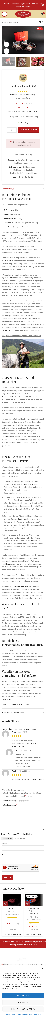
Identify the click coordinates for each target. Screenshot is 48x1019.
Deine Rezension (9, 803)
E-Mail (5, 852)
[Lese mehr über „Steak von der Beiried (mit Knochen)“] (27, 902)
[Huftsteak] (12, 898)
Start (4, 22)
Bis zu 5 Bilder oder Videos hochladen (16, 832)
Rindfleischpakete (29, 165)
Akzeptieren (23, 995)
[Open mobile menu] (4, 14)
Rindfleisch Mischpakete (28, 158)
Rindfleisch (13, 22)
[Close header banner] (43, 5)
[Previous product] (36, 22)
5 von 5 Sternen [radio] (28, 799)
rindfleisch (32, 171)
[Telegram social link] (32, 175)
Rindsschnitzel (10, 217)
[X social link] (22, 175)
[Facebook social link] (19, 175)
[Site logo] (23, 14)
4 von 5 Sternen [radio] (26, 799)
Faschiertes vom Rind (12, 221)
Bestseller (28, 161)
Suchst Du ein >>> (16, 703)
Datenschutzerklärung (25, 1015)
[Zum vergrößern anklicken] (6, 50)
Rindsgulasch (9, 212)
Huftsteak (12, 907)
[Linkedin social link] (28, 175)
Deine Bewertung (9, 799)
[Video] (6, 43)
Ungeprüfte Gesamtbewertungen (22, 93)
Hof (10, 276)
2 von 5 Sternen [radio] (22, 799)
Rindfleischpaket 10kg (18, 171)
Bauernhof (6, 328)
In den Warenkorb (28, 128)
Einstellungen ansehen (23, 1009)
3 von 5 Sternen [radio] (24, 799)
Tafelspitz (8, 208)
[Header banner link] (23, 5)
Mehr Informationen (35, 778)
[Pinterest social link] (25, 175)
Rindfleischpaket (31, 539)
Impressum (37, 1015)
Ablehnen (23, 1002)
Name (5, 841)
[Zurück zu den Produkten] (39, 22)
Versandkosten (32, 109)
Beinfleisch (8, 225)
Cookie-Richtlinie (10, 1015)
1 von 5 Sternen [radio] (20, 799)
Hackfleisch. (7, 697)
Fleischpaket (7, 395)
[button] (42, 968)
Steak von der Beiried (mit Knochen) (34, 909)
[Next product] (42, 22)
